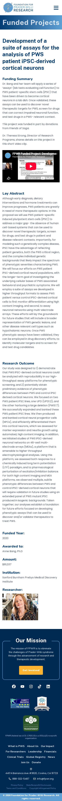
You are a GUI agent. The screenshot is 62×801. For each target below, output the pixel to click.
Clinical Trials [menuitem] (15, 757)
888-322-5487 (20, 778)
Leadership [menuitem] (35, 751)
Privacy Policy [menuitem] (17, 785)
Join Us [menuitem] (25, 762)
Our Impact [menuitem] (47, 746)
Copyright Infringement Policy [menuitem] (42, 788)
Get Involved (31, 670)
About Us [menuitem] (32, 746)
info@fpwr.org (45, 778)
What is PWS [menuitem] (16, 746)
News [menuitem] (51, 757)
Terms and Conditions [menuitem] (16, 788)
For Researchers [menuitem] (16, 751)
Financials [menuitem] (50, 751)
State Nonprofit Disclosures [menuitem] (38, 785)
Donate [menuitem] (36, 762)
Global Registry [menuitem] (35, 757)
